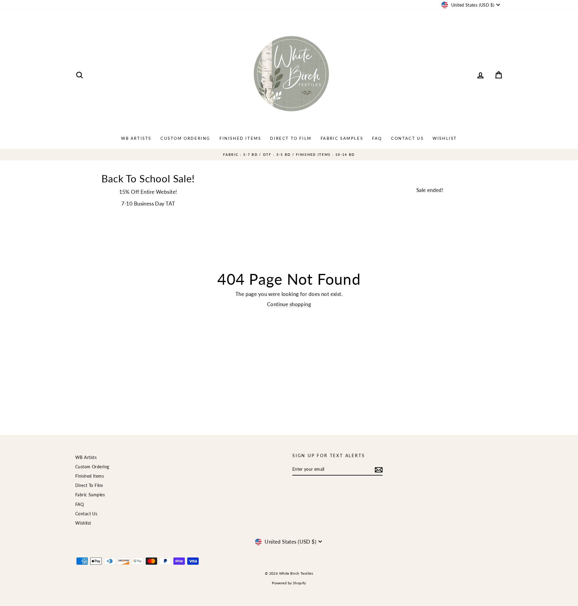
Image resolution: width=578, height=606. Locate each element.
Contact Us (407, 138)
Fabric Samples (342, 138)
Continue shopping (289, 304)
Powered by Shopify (289, 583)
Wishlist (445, 138)
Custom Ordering (185, 138)
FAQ (377, 138)
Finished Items (240, 138)
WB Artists (136, 138)
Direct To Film (290, 138)
